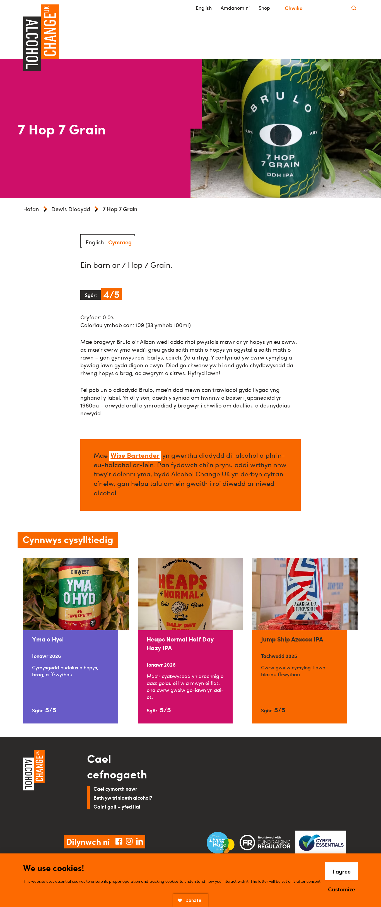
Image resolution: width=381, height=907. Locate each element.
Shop (264, 7)
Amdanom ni (235, 7)
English (204, 7)
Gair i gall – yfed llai (116, 806)
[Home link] (47, 786)
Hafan (31, 209)
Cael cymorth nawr (115, 788)
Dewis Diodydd (70, 209)
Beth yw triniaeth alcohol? (122, 797)
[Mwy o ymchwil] (353, 8)
